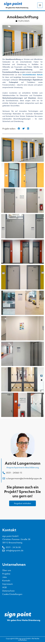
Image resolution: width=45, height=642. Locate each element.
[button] (19, 128)
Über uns (6, 570)
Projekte (6, 574)
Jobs (4, 577)
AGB (4, 587)
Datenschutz (8, 591)
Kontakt (6, 580)
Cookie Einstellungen (12, 594)
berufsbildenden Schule (33, 75)
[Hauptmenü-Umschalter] (40, 5)
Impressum (7, 584)
